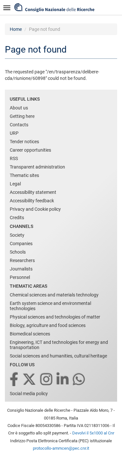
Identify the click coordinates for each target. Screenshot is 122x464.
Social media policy (29, 393)
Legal (15, 183)
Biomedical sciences (30, 333)
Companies (21, 243)
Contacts (19, 124)
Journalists (21, 268)
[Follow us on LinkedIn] (63, 379)
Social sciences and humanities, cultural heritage (58, 355)
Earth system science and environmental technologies (50, 306)
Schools (18, 252)
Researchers (22, 260)
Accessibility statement (33, 192)
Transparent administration (37, 166)
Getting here (22, 116)
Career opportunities (30, 150)
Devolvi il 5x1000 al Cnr (93, 433)
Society (17, 235)
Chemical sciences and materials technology (54, 294)
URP (14, 133)
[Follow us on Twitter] (29, 379)
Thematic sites (24, 175)
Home (16, 29)
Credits (17, 217)
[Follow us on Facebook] (14, 379)
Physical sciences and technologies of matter (55, 317)
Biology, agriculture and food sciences (48, 325)
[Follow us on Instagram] (46, 379)
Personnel (20, 277)
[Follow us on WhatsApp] (79, 379)
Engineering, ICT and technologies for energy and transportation (59, 345)
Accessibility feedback (32, 200)
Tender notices (24, 141)
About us (19, 107)
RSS (14, 158)
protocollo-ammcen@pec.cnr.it (61, 448)
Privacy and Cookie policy (35, 209)
